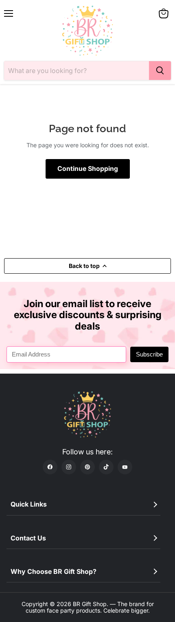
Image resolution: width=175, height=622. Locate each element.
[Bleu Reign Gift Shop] (87, 30)
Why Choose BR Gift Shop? (53, 571)
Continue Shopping (87, 169)
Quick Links (29, 504)
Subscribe (149, 354)
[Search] (160, 70)
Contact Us (28, 538)
